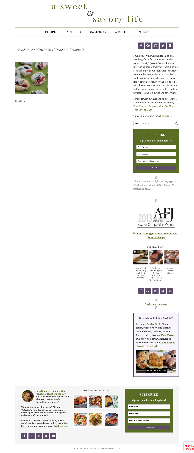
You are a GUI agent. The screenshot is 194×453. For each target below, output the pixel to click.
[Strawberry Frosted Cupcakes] (171, 263)
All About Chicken (166, 335)
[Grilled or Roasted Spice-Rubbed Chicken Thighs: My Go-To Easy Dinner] (156, 263)
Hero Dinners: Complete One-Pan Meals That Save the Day (51, 392)
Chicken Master (154, 323)
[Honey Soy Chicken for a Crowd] (95, 406)
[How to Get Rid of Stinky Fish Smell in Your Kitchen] (111, 425)
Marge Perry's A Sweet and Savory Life (97, 13)
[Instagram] (155, 46)
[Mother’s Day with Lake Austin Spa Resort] (95, 425)
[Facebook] (141, 46)
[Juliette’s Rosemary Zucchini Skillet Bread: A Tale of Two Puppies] (111, 406)
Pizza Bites (20, 101)
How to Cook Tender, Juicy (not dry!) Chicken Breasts (140, 273)
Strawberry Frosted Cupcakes (172, 270)
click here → (165, 115)
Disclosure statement (156, 304)
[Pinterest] (170, 46)
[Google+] (148, 46)
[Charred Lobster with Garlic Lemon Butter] (80, 425)
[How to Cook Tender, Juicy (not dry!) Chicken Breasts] (140, 263)
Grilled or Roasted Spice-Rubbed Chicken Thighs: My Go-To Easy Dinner (156, 274)
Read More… (60, 425)
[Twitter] (163, 46)
